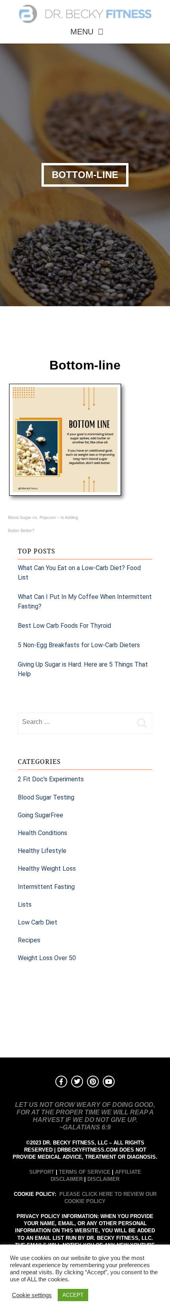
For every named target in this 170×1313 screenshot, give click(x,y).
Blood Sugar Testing (46, 797)
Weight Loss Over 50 (47, 958)
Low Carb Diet (37, 922)
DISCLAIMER (103, 1179)
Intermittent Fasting (46, 886)
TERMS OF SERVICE (84, 1172)
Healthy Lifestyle (42, 850)
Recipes (29, 940)
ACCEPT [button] (72, 1295)
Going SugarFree (40, 815)
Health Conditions (42, 833)
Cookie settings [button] (32, 1295)
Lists (25, 904)
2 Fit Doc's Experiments (51, 779)
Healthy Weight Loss (47, 868)
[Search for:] (75, 722)
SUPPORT (41, 1172)
